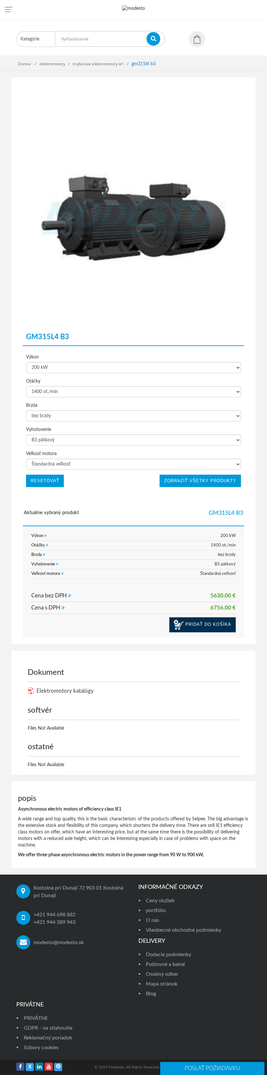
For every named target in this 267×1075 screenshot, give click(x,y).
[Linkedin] (39, 1067)
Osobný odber (162, 974)
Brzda (31, 405)
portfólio (156, 910)
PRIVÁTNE (36, 1018)
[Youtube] (49, 1067)
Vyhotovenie (38, 429)
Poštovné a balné (165, 964)
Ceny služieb (160, 900)
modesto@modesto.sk (59, 942)
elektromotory (52, 64)
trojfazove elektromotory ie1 (98, 64)
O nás (152, 920)
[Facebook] (20, 1067)
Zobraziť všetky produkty (200, 480)
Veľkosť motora (41, 453)
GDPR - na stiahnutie (48, 1028)
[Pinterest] (58, 1067)
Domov (25, 64)
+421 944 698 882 (55, 914)
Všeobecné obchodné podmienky (183, 930)
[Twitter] (30, 1067)
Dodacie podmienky (168, 954)
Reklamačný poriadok (48, 1037)
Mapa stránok (161, 984)
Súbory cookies (41, 1047)
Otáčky (33, 381)
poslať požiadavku (212, 1068)
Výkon (32, 357)
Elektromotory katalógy (64, 691)
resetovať (45, 480)
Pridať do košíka (207, 624)
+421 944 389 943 (55, 922)
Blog (151, 993)
